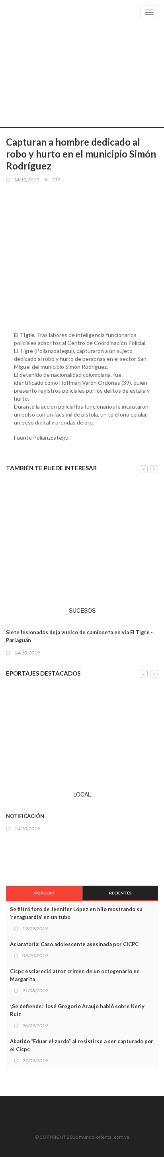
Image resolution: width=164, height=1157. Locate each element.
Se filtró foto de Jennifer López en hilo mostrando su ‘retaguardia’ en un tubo (76, 913)
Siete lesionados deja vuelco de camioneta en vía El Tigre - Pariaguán (79, 636)
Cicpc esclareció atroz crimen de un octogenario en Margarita (75, 975)
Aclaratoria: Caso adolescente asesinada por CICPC (74, 944)
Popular (44, 892)
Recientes (120, 892)
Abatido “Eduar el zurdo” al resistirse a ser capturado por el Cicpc (81, 1045)
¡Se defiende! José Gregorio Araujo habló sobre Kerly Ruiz (77, 1010)
